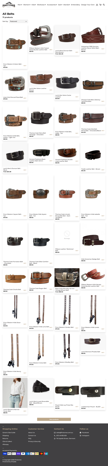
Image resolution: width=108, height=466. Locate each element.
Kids (33, 5)
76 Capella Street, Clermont (65, 438)
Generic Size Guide (9, 432)
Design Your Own (87, 5)
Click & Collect (7, 441)
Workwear (41, 5)
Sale (59, 5)
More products (54, 419)
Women (26, 5)
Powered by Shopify (9, 461)
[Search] (103, 5)
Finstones (18, 460)
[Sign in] (97, 5)
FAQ (29, 438)
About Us (31, 432)
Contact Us (32, 435)
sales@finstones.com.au (64, 432)
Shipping (6, 435)
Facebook (85, 432)
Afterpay (6, 444)
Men (19, 5)
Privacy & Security (34, 441)
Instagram (85, 435)
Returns (5, 438)
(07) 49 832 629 (61, 435)
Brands (66, 5)
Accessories (51, 5)
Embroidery (75, 5)
